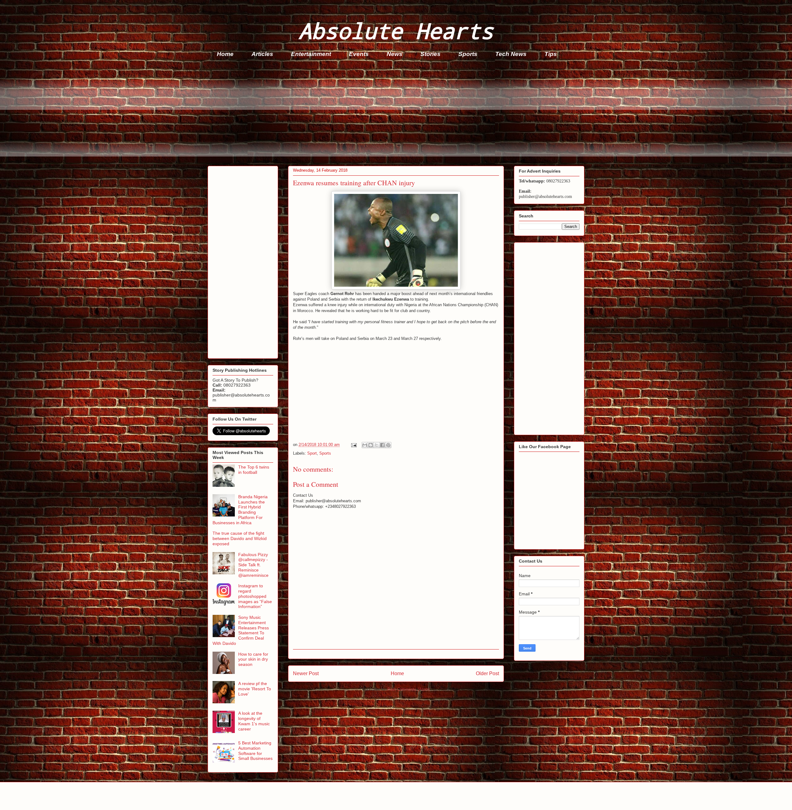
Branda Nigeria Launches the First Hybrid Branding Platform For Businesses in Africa (240, 509)
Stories (430, 54)
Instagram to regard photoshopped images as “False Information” (255, 596)
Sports (467, 54)
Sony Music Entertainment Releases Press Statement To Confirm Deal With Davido (241, 630)
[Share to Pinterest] (388, 445)
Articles (262, 54)
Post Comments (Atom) (408, 689)
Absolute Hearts (396, 30)
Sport (312, 453)
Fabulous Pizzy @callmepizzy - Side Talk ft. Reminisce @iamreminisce (253, 565)
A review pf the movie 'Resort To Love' (254, 688)
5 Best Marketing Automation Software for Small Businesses (255, 750)
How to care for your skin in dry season (253, 659)
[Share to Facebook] (382, 445)
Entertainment (311, 54)
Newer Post (306, 673)
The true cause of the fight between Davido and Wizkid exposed (240, 538)
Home (225, 54)
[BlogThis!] (371, 445)
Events (359, 54)
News (394, 54)
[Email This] (365, 445)
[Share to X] (376, 445)
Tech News (511, 54)
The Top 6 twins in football (253, 470)
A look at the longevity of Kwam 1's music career (254, 721)
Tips (550, 54)
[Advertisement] (393, 113)
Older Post (487, 673)
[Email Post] (353, 444)
